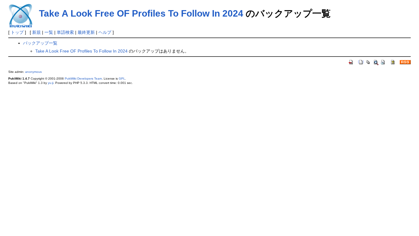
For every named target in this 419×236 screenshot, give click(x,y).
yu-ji (50, 83)
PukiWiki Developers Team (83, 78)
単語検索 (65, 32)
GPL (122, 78)
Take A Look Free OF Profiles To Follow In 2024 (141, 13)
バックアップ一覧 (40, 43)
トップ (17, 32)
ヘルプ (104, 32)
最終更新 (86, 32)
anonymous (33, 71)
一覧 (48, 32)
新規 (36, 32)
